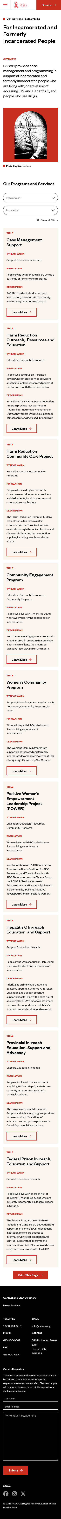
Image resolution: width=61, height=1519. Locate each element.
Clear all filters (49, 220)
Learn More (19, 312)
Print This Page (28, 1275)
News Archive (11, 1305)
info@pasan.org (41, 1326)
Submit (13, 1470)
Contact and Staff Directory (19, 1297)
